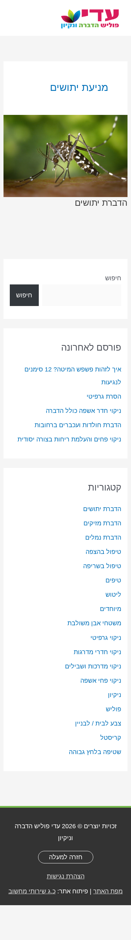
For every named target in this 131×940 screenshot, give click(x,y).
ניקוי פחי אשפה (100, 680)
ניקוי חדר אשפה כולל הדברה (83, 410)
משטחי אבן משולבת (94, 623)
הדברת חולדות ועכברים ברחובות (78, 425)
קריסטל (110, 737)
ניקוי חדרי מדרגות (97, 652)
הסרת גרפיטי (104, 396)
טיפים (113, 580)
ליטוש (113, 594)
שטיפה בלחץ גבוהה (95, 751)
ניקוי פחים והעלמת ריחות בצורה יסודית (69, 439)
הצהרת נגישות (66, 876)
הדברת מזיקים (102, 523)
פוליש (113, 709)
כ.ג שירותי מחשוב (32, 891)
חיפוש (113, 278)
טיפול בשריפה (102, 566)
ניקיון (114, 694)
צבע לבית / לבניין (98, 723)
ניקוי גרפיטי (105, 637)
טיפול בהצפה (103, 551)
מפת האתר (108, 891)
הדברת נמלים (103, 537)
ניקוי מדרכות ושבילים (93, 666)
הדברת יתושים (102, 508)
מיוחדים (110, 608)
